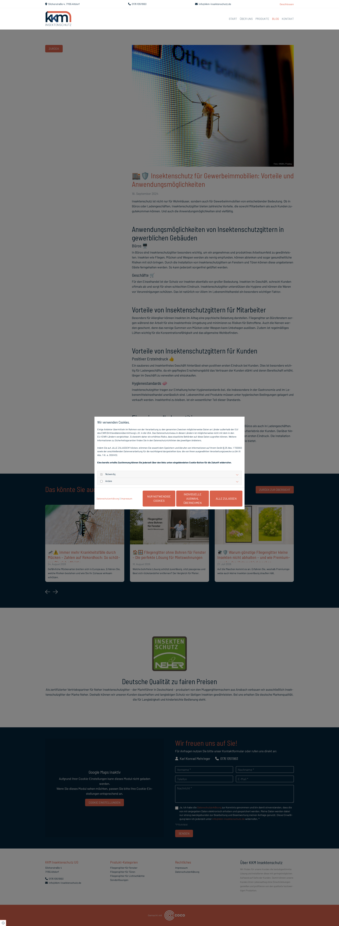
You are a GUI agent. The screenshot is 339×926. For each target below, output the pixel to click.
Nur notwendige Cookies (159, 498)
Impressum (126, 498)
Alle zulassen (226, 498)
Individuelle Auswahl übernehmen (192, 498)
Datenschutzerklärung (108, 498)
